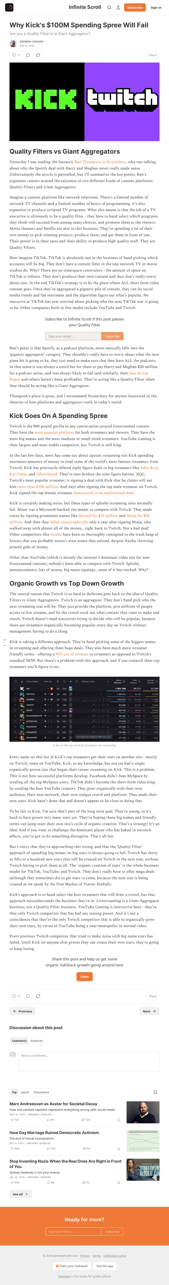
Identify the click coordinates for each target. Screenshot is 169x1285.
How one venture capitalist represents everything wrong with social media (62, 1109)
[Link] (3, 151)
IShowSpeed (46, 474)
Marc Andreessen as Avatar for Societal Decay (53, 1104)
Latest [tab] (25, 1092)
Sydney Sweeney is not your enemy (34, 1172)
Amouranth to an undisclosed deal (103, 493)
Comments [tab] (19, 1041)
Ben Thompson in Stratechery (100, 162)
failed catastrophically (69, 522)
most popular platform (54, 432)
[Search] (109, 7)
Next (146, 1011)
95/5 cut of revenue (71, 654)
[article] (84, 1112)
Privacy (85, 1256)
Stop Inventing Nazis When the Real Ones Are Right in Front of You (65, 1164)
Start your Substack (74, 1266)
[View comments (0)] (28, 55)
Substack (64, 1276)
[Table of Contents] (4, 642)
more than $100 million (37, 487)
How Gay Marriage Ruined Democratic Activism (54, 1132)
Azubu (56, 534)
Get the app (104, 1266)
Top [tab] (14, 1092)
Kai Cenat (18, 474)
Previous (25, 1011)
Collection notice (114, 1256)
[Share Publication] (118, 7)
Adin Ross (149, 468)
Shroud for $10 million (98, 516)
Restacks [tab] (37, 1041)
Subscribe (135, 7)
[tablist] (27, 1041)
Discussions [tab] (41, 1092)
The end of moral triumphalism (31, 1138)
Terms (97, 1256)
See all (18, 1194)
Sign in (156, 7)
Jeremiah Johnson (31, 41)
